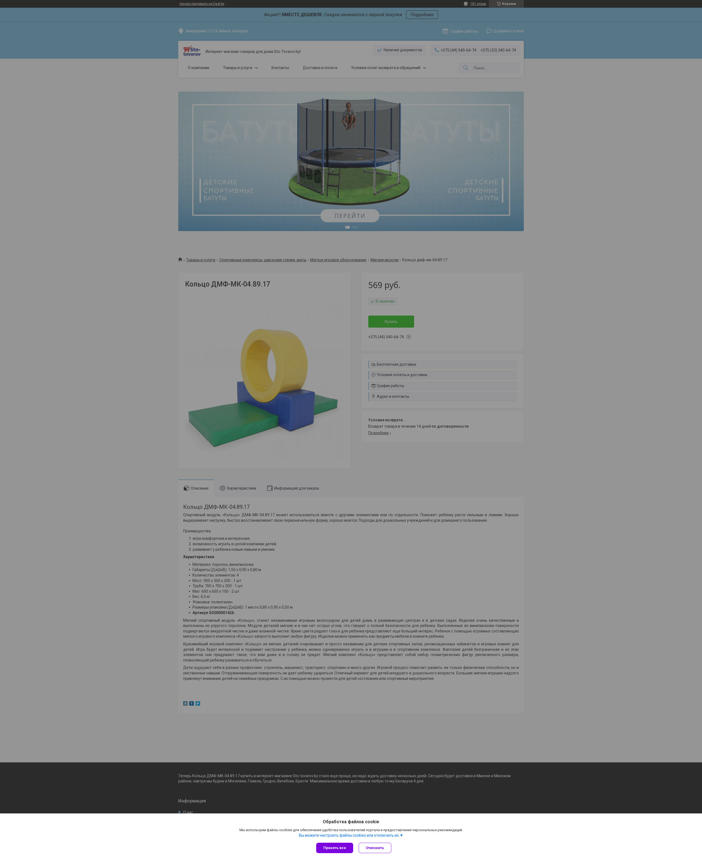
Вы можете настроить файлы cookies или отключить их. (349, 835)
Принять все (334, 848)
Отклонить (375, 848)
